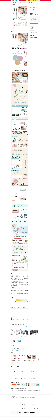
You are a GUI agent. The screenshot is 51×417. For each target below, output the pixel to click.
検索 (28, 2)
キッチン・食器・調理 (20, 389)
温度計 (28, 389)
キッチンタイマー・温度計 (24, 389)
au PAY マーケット (12, 389)
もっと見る (37, 328)
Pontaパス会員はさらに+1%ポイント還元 (34, 19)
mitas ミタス (16, 389)
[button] (39, 11)
